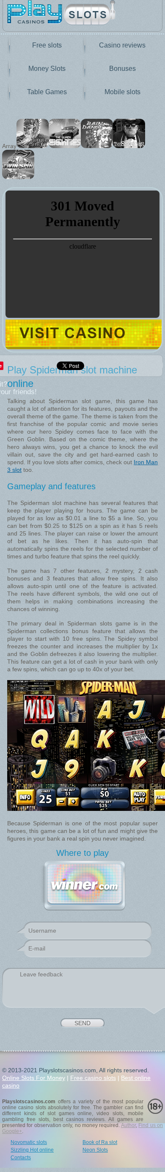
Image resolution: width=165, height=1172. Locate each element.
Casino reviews (122, 45)
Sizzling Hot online (32, 1150)
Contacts (21, 1158)
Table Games (47, 91)
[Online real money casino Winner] (84, 884)
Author (128, 1125)
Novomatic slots (29, 1142)
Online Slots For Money (33, 1077)
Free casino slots (93, 1077)
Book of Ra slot (99, 1142)
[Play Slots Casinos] (82, 13)
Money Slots (47, 68)
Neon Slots (95, 1150)
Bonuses (122, 68)
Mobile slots (122, 91)
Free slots (47, 45)
